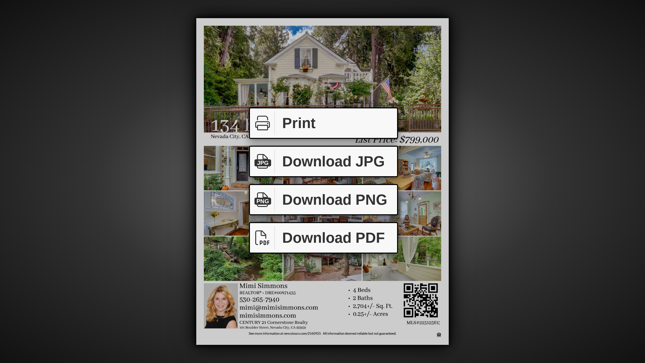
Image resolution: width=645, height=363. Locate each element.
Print (298, 123)
